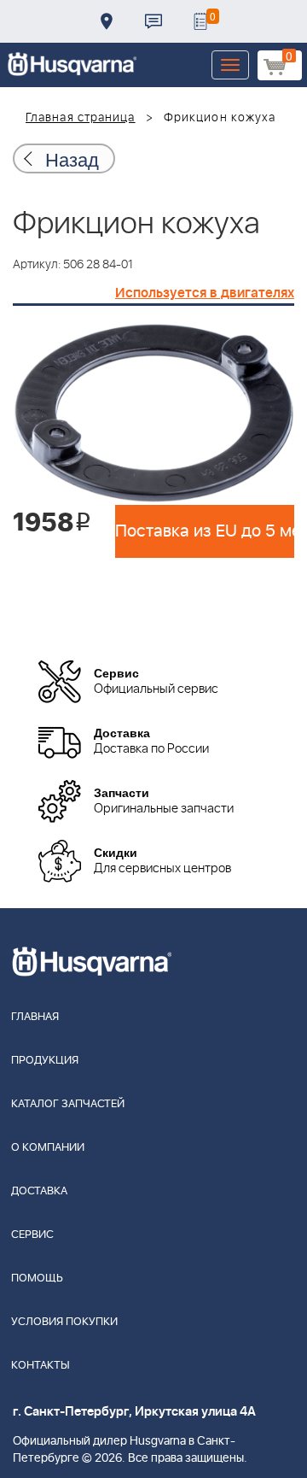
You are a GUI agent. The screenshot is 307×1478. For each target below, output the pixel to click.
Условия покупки (64, 1322)
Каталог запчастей (68, 1104)
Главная (35, 1017)
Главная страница (81, 117)
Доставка (106, 21)
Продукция (44, 1061)
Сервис (32, 1235)
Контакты (153, 21)
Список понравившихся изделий (200, 21)
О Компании (47, 1148)
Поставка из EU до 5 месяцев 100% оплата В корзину (204, 531)
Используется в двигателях (204, 293)
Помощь (37, 1278)
